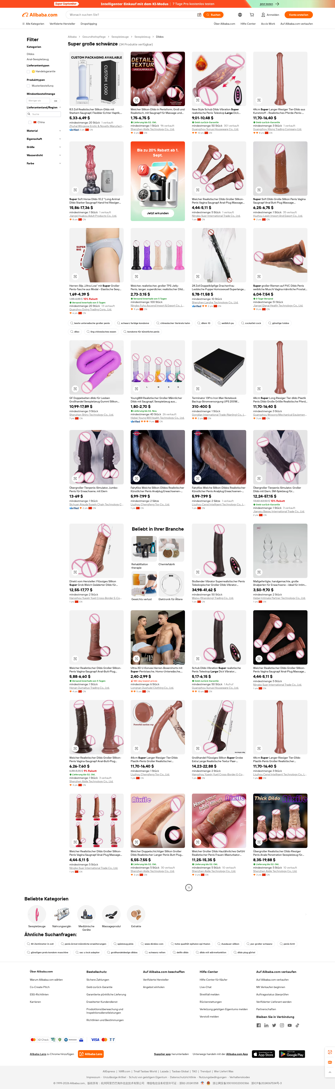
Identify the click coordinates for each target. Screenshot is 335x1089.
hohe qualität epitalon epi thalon (192, 944)
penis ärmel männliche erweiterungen (85, 944)
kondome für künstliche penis (143, 331)
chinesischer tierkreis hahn (175, 323)
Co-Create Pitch (40, 987)
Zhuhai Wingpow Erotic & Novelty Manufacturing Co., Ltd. (96, 126)
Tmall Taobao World (145, 1071)
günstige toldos (280, 323)
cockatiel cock (253, 323)
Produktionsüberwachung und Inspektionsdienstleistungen (104, 1011)
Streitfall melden (209, 994)
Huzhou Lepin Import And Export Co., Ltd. (278, 215)
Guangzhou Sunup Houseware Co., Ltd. (215, 129)
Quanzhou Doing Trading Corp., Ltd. (90, 309)
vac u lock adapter (89, 952)
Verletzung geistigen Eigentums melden (224, 1009)
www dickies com (154, 944)
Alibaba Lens (38, 1054)
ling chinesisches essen (103, 331)
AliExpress (109, 1071)
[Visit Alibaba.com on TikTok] (297, 1025)
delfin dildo (182, 952)
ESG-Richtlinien (39, 994)
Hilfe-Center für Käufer (213, 979)
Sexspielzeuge (120, 36)
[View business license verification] (202, 1083)
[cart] (253, 15)
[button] (199, 14)
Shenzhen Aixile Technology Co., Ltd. (152, 129)
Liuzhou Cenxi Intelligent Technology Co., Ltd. (219, 504)
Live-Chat (206, 987)
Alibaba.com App (237, 1054)
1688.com (124, 1071)
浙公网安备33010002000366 (231, 1083)
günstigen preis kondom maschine (49, 952)
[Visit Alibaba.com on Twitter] (274, 1025)
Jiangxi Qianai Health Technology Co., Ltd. (278, 305)
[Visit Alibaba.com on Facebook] (258, 1025)
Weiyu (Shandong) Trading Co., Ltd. (213, 598)
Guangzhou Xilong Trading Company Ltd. (277, 129)
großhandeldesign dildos (124, 952)
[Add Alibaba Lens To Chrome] (91, 1054)
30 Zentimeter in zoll (42, 944)
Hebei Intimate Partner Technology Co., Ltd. (279, 598)
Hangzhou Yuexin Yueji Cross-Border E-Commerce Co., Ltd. (96, 598)
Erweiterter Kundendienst (101, 1001)
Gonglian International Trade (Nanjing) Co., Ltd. (219, 414)
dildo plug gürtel (246, 952)
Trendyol (205, 1071)
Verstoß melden (209, 1016)
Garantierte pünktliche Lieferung (106, 994)
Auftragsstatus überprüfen (272, 994)
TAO (194, 1071)
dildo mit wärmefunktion (213, 952)
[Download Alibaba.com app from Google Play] (292, 1054)
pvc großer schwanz (261, 944)
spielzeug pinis (125, 944)
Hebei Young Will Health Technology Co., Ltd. (157, 417)
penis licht (289, 944)
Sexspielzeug (142, 36)
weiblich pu (228, 323)
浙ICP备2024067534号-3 (266, 1083)
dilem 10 (205, 323)
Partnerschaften (266, 1009)
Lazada (164, 1071)
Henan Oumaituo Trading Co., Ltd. (89, 687)
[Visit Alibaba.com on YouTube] (289, 1025)
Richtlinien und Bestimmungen (105, 1020)
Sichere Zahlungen (97, 979)
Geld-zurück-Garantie (99, 987)
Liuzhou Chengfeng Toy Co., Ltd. (150, 504)
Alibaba (72, 36)
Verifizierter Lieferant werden (274, 1001)
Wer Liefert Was (223, 1071)
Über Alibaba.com (41, 971)
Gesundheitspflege (94, 36)
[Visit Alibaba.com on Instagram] (282, 1025)
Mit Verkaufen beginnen (270, 987)
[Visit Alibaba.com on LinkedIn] (266, 1025)
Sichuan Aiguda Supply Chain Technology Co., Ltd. (96, 504)
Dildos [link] (160, 36)
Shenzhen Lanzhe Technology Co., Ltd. (215, 302)
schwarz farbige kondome (135, 323)
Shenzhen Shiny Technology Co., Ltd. (91, 414)
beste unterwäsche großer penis (92, 323)
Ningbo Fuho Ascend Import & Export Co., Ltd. (158, 305)
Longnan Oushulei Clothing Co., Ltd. (152, 687)
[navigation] (43, 463)
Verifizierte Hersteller (156, 979)
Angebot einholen (154, 987)
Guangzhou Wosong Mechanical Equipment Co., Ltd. (280, 414)
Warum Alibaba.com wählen (46, 979)
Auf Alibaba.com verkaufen (272, 979)
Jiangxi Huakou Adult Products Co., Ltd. (93, 215)
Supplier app (162, 1054)
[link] (330, 1052)
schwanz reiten (157, 952)
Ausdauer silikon (230, 944)
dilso (76, 331)
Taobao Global (180, 1071)
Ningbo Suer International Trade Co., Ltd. (216, 215)
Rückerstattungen (211, 1001)
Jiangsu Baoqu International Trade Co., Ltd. (279, 511)
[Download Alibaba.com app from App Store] (263, 1054)
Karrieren (35, 1001)
